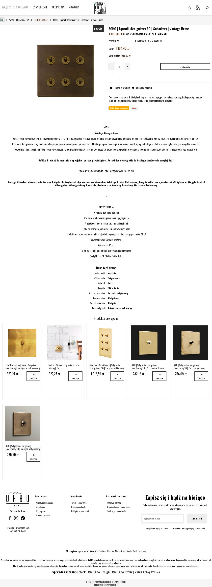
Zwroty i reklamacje (44, 502)
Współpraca (40, 511)
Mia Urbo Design (99, 572)
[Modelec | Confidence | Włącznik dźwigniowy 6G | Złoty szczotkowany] (106, 342)
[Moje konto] (203, 6)
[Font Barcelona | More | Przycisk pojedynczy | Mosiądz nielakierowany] (22, 342)
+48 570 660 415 (17, 531)
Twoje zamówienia (78, 502)
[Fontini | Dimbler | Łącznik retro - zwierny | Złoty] (64, 342)
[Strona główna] (105, 8)
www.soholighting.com (106, 201)
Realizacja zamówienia (116, 511)
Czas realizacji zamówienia (118, 507)
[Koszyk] (189, 7)
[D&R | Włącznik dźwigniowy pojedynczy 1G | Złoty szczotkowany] (148, 342)
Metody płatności (113, 502)
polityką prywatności (196, 528)
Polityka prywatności (80, 511)
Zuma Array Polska (147, 572)
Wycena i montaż (42, 515)
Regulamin (40, 507)
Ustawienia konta (78, 507)
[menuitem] (15, 7)
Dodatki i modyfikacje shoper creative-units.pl (106, 581)
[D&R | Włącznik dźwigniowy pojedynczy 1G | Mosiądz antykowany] (22, 423)
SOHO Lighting (116, 34)
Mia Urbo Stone (122, 572)
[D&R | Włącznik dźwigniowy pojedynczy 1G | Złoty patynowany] (190, 342)
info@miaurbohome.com (17, 528)
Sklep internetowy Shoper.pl (106, 583)
